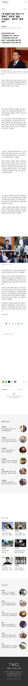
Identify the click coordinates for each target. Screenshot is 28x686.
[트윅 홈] (5, 2)
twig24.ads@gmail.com (16, 676)
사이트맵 (19, 673)
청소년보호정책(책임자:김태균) (12, 673)
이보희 (2, 26)
